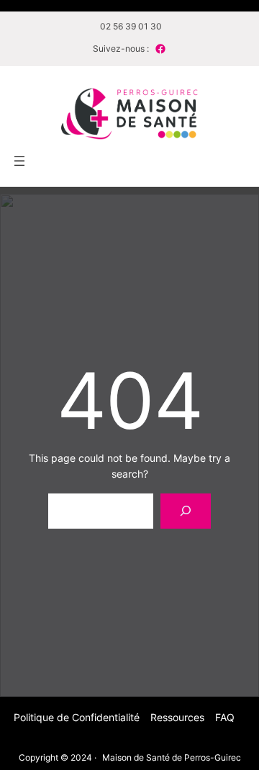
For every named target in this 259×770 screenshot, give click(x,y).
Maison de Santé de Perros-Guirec (171, 757)
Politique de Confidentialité (77, 717)
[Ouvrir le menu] (19, 161)
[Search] (186, 511)
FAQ (225, 717)
